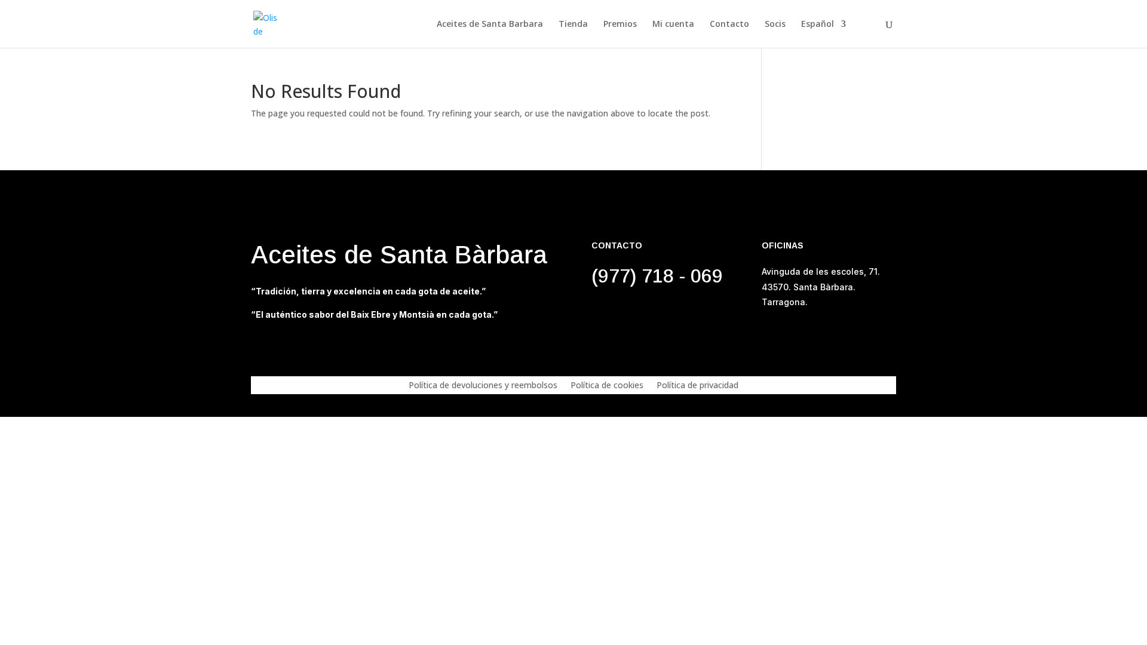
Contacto (729, 24)
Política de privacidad (697, 386)
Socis (775, 24)
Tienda (573, 24)
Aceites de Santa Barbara (490, 24)
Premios (620, 24)
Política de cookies (607, 386)
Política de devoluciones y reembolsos (483, 386)
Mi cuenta (673, 24)
